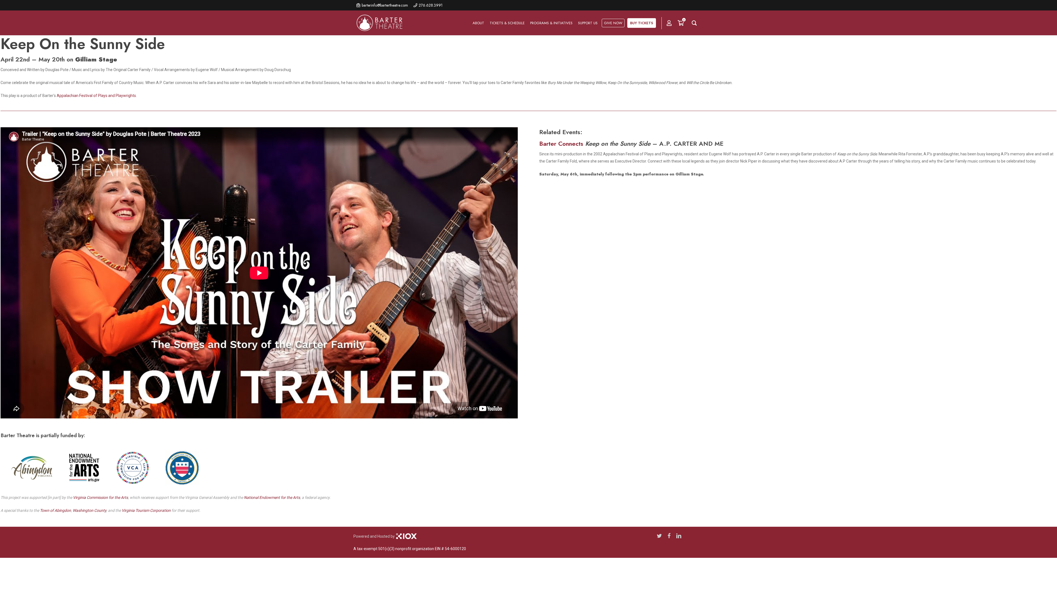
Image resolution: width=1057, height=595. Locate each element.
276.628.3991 (431, 5)
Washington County (89, 510)
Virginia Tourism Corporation (146, 510)
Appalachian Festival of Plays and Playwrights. (97, 95)
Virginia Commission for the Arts (100, 497)
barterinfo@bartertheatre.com (385, 5)
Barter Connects (561, 143)
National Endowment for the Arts (272, 497)
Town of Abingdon (55, 510)
